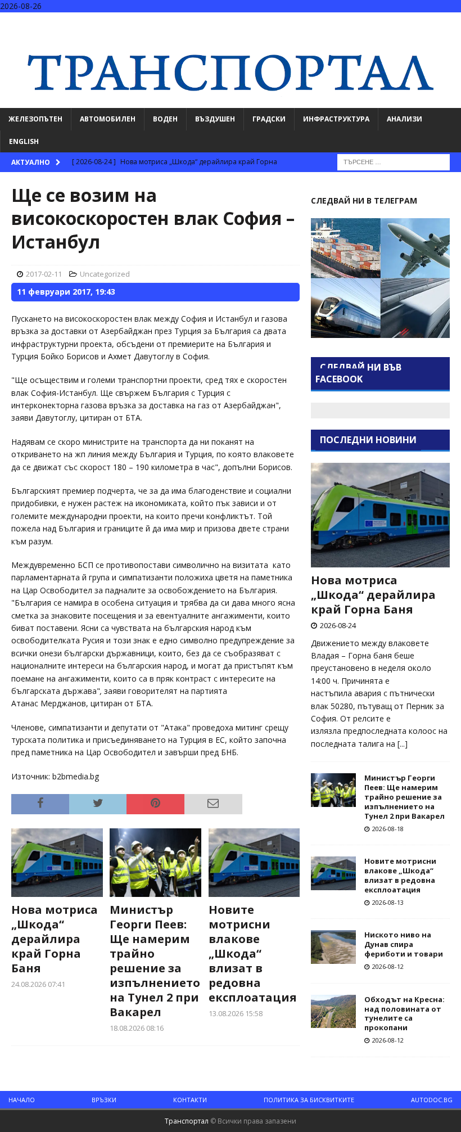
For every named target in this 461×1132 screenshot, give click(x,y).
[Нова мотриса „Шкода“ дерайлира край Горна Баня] (57, 862)
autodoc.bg (432, 1099)
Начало (21, 1099)
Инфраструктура (336, 119)
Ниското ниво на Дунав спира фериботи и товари (403, 944)
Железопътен (35, 119)
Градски (269, 119)
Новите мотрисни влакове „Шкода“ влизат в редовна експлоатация (253, 953)
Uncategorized (105, 274)
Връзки (104, 1099)
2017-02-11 (44, 274)
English (24, 141)
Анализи (404, 119)
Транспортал (187, 1121)
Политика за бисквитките (309, 1099)
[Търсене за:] (393, 161)
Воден (165, 119)
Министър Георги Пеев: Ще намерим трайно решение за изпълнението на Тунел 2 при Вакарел (155, 961)
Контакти (190, 1099)
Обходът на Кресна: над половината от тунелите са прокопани (404, 1013)
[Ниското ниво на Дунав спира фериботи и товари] (333, 947)
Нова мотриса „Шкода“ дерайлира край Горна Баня (54, 939)
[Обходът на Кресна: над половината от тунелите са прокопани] (333, 1012)
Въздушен (215, 119)
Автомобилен (107, 119)
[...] (402, 743)
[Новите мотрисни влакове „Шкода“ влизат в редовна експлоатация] (254, 862)
